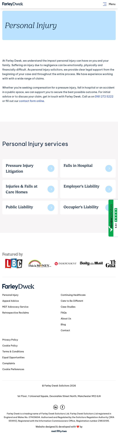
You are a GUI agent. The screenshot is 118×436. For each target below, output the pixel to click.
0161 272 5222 (104, 96)
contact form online (31, 101)
